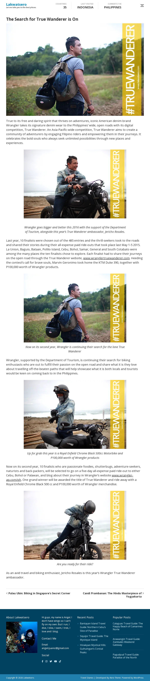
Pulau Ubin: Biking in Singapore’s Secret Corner (39, 593)
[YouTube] (55, 661)
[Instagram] (46, 661)
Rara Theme (115, 677)
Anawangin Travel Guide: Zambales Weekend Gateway (126, 642)
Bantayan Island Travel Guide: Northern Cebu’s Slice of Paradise (93, 627)
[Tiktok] (60, 661)
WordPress (138, 677)
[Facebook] (42, 661)
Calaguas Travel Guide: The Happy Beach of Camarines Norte (128, 626)
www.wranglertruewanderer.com (106, 258)
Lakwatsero (16, 4)
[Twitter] (51, 661)
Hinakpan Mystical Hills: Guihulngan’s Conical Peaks (93, 648)
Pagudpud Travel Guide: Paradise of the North (126, 656)
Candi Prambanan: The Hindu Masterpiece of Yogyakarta (112, 594)
